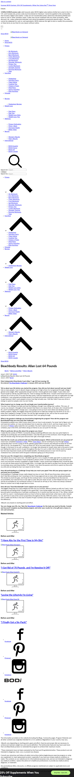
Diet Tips (11, 113)
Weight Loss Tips (14, 117)
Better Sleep (12, 129)
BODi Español (13, 146)
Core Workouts (13, 58)
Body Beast (37, 441)
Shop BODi (4, 34)
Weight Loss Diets (14, 115)
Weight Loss (9, 106)
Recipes (7, 98)
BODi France (12, 148)
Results (7, 131)
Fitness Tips (12, 64)
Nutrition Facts (13, 80)
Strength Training (14, 67)
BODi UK (11, 149)
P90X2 (66, 441)
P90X (25, 441)
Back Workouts (13, 55)
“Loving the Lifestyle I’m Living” (17, 595)
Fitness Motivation (14, 124)
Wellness (8, 118)
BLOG (7, 371)
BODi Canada (13, 151)
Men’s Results (13, 139)
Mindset (7, 93)
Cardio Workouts (14, 66)
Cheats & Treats (13, 86)
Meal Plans (12, 88)
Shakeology (12, 78)
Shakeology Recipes (15, 104)
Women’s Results (14, 137)
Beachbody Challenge (35, 506)
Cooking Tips (12, 84)
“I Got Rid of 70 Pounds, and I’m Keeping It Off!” (25, 568)
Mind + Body (12, 126)
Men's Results (27, 371)
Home (7, 40)
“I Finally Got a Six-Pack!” (14, 622)
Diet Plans (11, 111)
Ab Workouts (13, 51)
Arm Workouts (13, 53)
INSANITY (19, 441)
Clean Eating (12, 82)
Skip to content (6, 1)
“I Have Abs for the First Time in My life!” (22, 540)
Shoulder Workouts (15, 62)
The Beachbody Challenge (18, 383)
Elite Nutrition (13, 91)
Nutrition (8, 73)
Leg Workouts (13, 60)
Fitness (7, 46)
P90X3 (11, 426)
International (9, 140)
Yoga (10, 71)
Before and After (15, 371)
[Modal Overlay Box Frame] (37, 772)
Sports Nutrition (14, 89)
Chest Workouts (14, 57)
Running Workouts (14, 69)
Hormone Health (14, 128)
